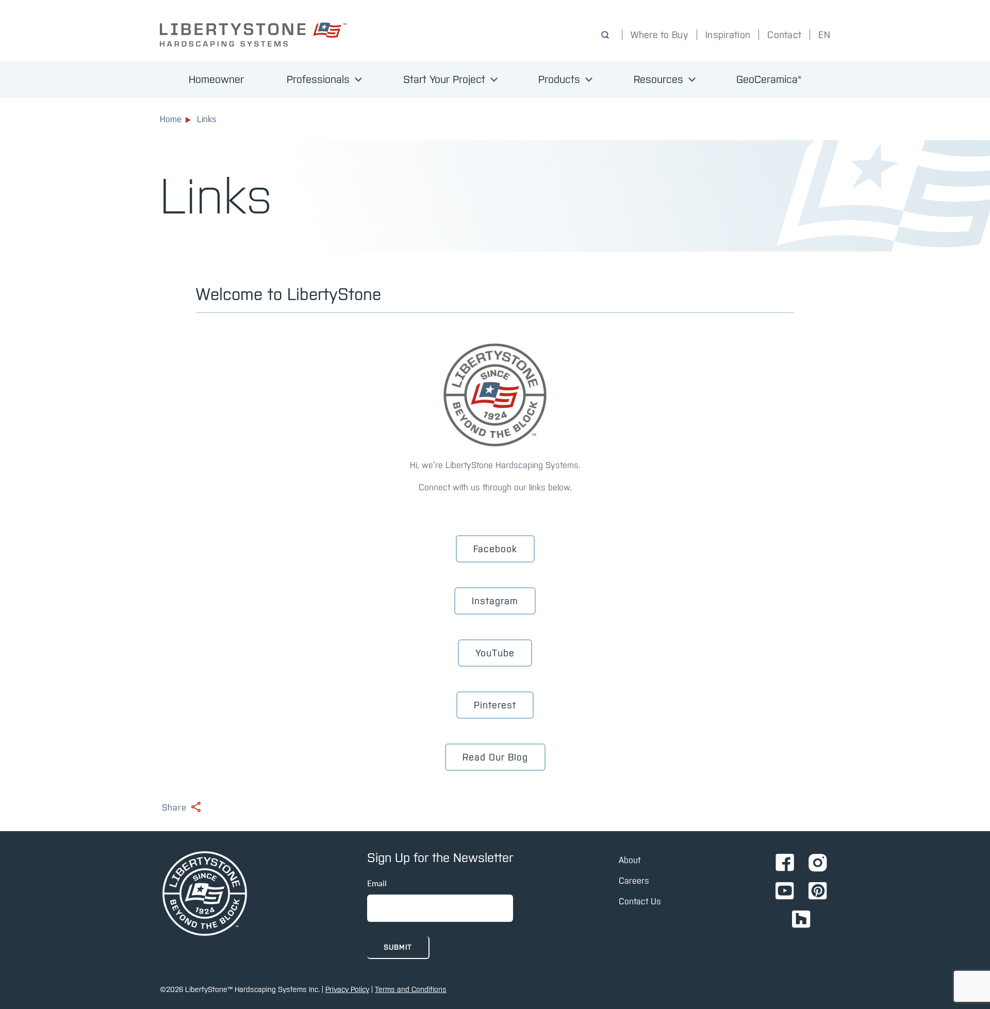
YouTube (495, 653)
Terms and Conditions (411, 989)
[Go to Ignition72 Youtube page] (785, 891)
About (629, 860)
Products (559, 79)
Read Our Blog (495, 757)
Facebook (495, 548)
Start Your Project (444, 79)
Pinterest (495, 705)
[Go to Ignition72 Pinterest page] (818, 891)
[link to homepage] (255, 34)
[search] (607, 34)
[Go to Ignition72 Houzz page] (801, 920)
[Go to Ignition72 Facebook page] (785, 863)
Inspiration (727, 34)
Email (377, 883)
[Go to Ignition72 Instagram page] (818, 863)
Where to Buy (659, 34)
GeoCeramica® (768, 79)
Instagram (495, 601)
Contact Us (640, 901)
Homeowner (216, 79)
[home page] (205, 894)
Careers (634, 880)
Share (174, 807)
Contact (784, 34)
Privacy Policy (347, 989)
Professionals (318, 79)
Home (171, 119)
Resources (658, 79)
